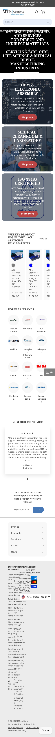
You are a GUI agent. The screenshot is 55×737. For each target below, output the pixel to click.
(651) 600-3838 (27, 5)
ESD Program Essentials (13, 586)
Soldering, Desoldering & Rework (19, 642)
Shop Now (27, 117)
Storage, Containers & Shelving (19, 632)
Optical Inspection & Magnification (20, 601)
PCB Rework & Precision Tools (18, 677)
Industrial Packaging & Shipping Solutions (18, 703)
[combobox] (27, 22)
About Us (22, 583)
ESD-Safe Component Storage (19, 622)
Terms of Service (33, 727)
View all (43, 238)
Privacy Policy (14, 724)
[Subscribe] (38, 510)
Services (23, 578)
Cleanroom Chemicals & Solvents (19, 591)
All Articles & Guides (11, 685)
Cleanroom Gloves (19, 575)
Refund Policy (30, 724)
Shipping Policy (15, 727)
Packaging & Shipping (13, 631)
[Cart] (43, 12)
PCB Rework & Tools (11, 612)
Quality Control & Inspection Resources (13, 653)
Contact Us (22, 573)
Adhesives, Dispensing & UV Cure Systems (19, 664)
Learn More (27, 213)
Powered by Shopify (17, 730)
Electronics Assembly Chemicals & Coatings (19, 690)
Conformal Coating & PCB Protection (18, 612)
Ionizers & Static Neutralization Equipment (20, 653)
